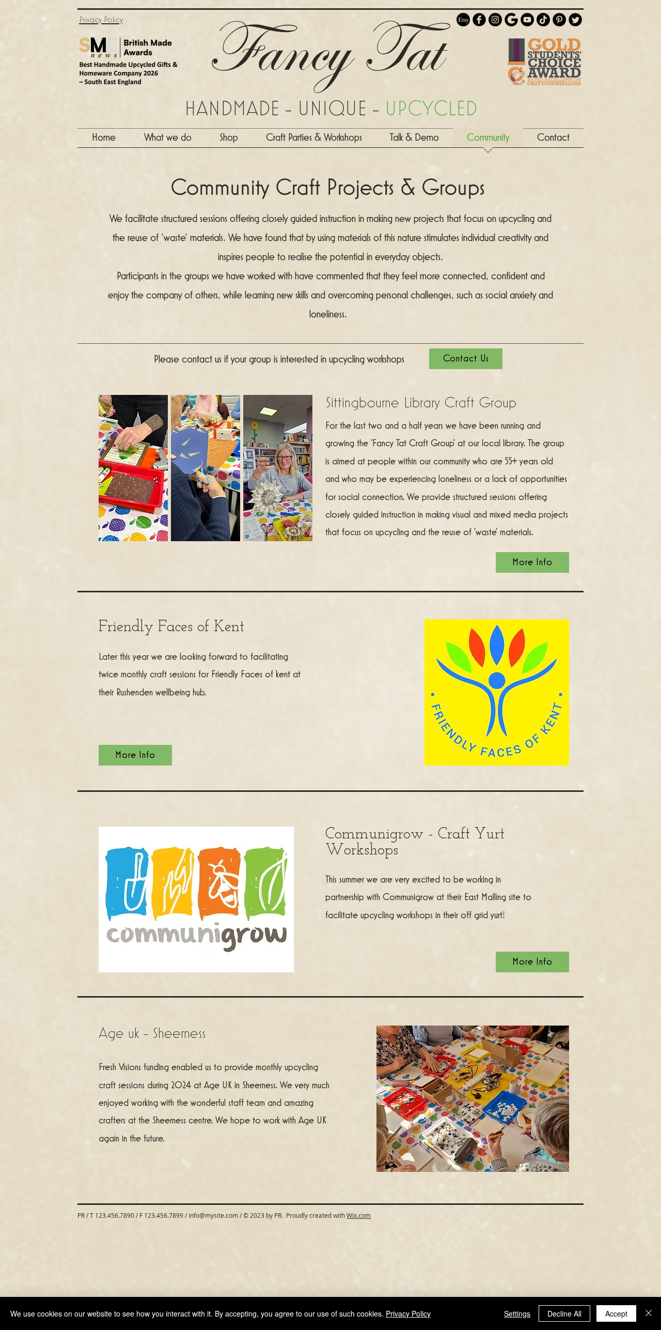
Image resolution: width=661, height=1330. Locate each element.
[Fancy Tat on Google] (511, 19)
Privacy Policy (408, 1313)
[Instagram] (495, 19)
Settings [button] (517, 1313)
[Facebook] (479, 19)
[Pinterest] (559, 19)
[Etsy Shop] (463, 19)
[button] (314, 141)
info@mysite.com (213, 1215)
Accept (616, 1313)
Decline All (564, 1313)
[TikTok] (543, 19)
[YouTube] (527, 19)
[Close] (648, 1313)
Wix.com (359, 1215)
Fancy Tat (324, 50)
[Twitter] (575, 19)
